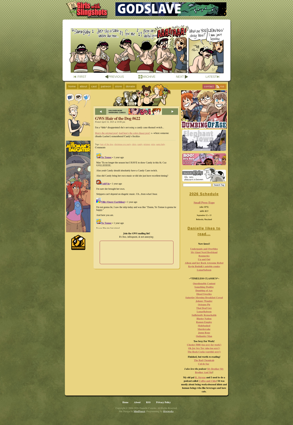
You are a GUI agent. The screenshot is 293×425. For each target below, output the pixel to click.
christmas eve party (122, 144)
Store (118, 86)
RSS (222, 86)
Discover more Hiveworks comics (117, 112)
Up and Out (204, 259)
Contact (209, 86)
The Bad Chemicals (204, 360)
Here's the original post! (106, 133)
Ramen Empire (204, 322)
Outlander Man (204, 336)
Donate (130, 86)
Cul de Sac (203, 363)
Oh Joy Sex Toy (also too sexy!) (204, 348)
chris (134, 144)
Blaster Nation (204, 318)
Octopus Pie (204, 304)
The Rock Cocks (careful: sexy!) (204, 351)
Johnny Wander (204, 301)
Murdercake (204, 329)
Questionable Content (204, 283)
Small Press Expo (204, 202)
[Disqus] (136, 190)
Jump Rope (204, 332)
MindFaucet (139, 411)
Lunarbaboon (204, 270)
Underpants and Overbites (204, 248)
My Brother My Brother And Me (209, 370)
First (82, 76)
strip (153, 144)
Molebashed (204, 325)
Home (72, 86)
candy (139, 144)
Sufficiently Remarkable (204, 315)
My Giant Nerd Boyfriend (204, 252)
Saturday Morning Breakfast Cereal (204, 297)
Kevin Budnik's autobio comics (204, 266)
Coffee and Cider (208, 381)
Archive (148, 76)
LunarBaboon (204, 311)
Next (180, 76)
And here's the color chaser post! (134, 133)
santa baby (160, 144)
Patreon (106, 86)
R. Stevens (200, 377)
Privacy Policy (163, 402)
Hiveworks (168, 411)
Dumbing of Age (204, 290)
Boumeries (204, 255)
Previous (116, 76)
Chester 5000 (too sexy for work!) (204, 344)
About (83, 86)
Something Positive (204, 287)
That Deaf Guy (204, 308)
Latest (211, 76)
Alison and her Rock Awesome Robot (204, 262)
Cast (94, 86)
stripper (146, 144)
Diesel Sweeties (204, 294)
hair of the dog (106, 144)
